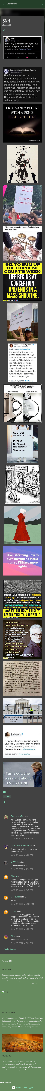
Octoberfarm (12, 4)
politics (7, 796)
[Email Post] (4, 793)
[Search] (41, 4)
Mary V (14, 876)
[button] (4, 30)
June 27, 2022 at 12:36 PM (22, 904)
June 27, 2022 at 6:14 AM (22, 869)
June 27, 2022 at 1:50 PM (22, 929)
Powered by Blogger (24, 1088)
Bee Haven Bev (17, 816)
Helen (13, 911)
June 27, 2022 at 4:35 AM (22, 839)
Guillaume (15, 897)
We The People (6, 970)
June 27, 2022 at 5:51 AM (22, 855)
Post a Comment (11, 949)
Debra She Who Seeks (21, 846)
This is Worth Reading (8, 1013)
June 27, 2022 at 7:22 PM (22, 943)
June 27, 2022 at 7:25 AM (22, 890)
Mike (13, 936)
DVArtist (14, 862)
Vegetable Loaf (7, 1056)
